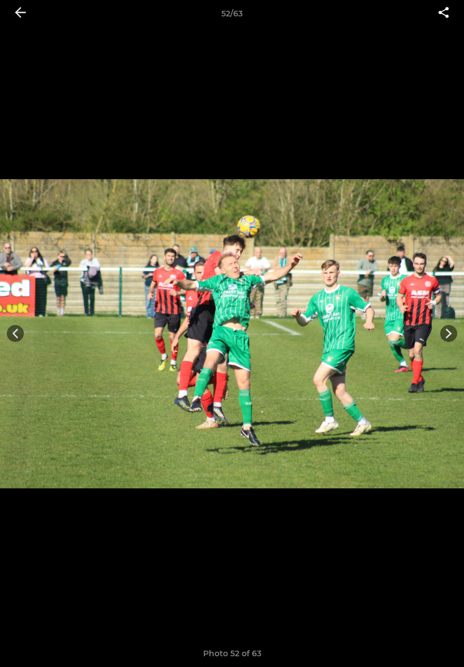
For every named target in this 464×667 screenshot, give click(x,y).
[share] (443, 13)
